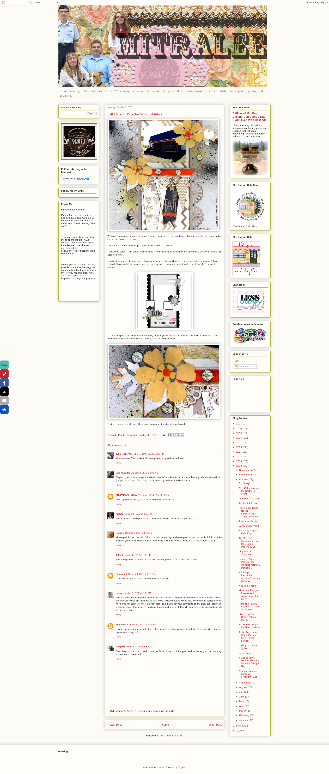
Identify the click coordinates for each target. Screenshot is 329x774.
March (243, 710)
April (242, 706)
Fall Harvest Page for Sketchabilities (249, 626)
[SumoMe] (4, 409)
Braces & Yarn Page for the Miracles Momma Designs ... (249, 563)
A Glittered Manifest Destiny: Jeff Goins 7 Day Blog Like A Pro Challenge (249, 116)
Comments (243, 366)
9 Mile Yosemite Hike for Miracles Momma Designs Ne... (249, 662)
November (245, 474)
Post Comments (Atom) (171, 735)
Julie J (119, 555)
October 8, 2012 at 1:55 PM (138, 514)
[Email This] (169, 435)
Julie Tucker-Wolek (126, 454)
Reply (118, 463)
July (241, 692)
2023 (239, 423)
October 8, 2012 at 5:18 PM (137, 555)
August (243, 687)
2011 (239, 726)
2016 (239, 447)
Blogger (181, 767)
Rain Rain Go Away (249, 498)
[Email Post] (163, 435)
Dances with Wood (249, 525)
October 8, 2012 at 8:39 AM (150, 454)
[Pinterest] (4, 373)
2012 (239, 465)
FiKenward (121, 574)
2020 (239, 428)
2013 (239, 461)
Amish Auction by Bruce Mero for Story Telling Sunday (248, 636)
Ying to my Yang (247, 585)
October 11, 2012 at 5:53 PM (140, 646)
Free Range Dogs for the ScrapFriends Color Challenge (249, 512)
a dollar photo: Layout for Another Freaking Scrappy (249, 576)
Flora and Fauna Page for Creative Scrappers (249, 606)
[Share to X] (176, 435)
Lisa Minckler (123, 473)
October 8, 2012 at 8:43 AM (144, 473)
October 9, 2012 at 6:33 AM (137, 593)
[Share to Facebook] (179, 435)
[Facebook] (4, 382)
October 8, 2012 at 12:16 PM (155, 495)
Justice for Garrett (248, 521)
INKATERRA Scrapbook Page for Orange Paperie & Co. (249, 542)
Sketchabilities (135, 261)
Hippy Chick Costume (245, 553)
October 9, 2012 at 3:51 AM (141, 574)
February (244, 715)
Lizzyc (119, 593)
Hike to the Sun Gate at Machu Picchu (248, 617)
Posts (240, 361)
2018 (239, 437)
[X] (4, 391)
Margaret (120, 646)
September (245, 682)
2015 (239, 451)
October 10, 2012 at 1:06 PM (141, 624)
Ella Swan (121, 624)
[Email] (4, 400)
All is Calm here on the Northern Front (249, 491)
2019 (239, 433)
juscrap (120, 514)
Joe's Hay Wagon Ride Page (248, 532)
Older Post (215, 724)
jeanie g (120, 533)
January (244, 720)
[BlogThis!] (172, 435)
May (242, 701)
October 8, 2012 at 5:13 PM (139, 533)
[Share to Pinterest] (182, 435)
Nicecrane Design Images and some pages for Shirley (248, 594)
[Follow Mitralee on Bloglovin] (76, 180)
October (244, 479)
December (245, 470)
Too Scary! (244, 483)
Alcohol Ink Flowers (249, 503)
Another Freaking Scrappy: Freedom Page (248, 674)
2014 (239, 456)
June (242, 696)
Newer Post (114, 724)
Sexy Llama (245, 653)
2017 (239, 442)
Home (165, 724)
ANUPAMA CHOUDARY (128, 495)
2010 (239, 730)
